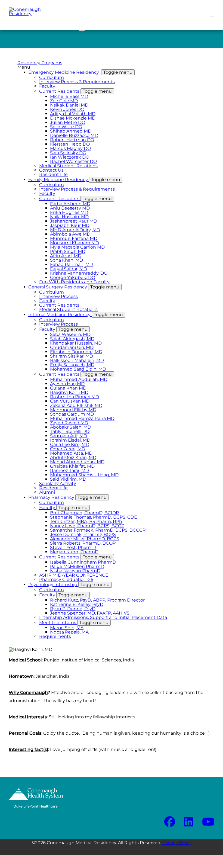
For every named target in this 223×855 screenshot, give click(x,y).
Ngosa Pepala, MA (69, 632)
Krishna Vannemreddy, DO (78, 273)
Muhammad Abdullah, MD (78, 379)
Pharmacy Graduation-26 (66, 579)
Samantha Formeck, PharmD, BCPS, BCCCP (97, 530)
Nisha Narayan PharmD (75, 570)
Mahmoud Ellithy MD (73, 409)
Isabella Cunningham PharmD (83, 562)
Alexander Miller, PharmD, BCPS (84, 538)
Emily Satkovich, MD (72, 364)
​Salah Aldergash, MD (72, 338)
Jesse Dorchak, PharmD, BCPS (83, 534)
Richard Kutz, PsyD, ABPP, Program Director (97, 600)
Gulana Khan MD (68, 388)
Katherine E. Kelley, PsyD (76, 604)
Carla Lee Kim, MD (69, 444)
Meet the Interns (74, 622)
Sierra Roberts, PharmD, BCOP (83, 543)
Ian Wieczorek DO (69, 157)
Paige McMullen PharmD (77, 566)
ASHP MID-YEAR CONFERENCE (73, 575)
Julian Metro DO (67, 122)
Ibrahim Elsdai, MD (70, 440)
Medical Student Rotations (68, 165)
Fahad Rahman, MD (71, 264)
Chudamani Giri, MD (72, 347)
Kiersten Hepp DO (70, 144)
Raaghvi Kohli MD (69, 392)
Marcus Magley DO (70, 148)
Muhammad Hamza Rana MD (82, 418)
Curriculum (51, 77)
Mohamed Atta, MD (71, 453)
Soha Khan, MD (66, 260)
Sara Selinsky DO (68, 152)
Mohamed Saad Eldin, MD (78, 369)
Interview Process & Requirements (77, 81)
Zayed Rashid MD (69, 422)
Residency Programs (39, 62)
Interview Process (58, 296)
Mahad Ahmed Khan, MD (77, 461)
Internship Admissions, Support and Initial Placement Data (103, 617)
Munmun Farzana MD (73, 238)
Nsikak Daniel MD (69, 105)
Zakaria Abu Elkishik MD (76, 405)
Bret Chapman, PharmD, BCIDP (84, 512)
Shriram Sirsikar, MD (72, 356)
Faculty (47, 86)
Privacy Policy (177, 842)
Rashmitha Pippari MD (74, 396)
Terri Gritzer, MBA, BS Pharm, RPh (86, 521)
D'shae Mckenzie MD (72, 118)
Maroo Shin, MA (66, 627)
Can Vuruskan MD (69, 401)
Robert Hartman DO (72, 139)
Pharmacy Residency (67, 497)
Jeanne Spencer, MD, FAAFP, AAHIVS (89, 613)
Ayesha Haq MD (67, 383)
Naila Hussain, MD (69, 216)
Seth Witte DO (66, 126)
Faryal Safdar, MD (68, 268)
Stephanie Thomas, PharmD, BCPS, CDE (93, 517)
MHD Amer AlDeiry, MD (75, 229)
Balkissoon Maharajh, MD (77, 360)
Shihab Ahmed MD (70, 131)
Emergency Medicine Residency (80, 72)
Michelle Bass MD (69, 96)
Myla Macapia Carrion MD (77, 247)
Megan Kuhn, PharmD (74, 551)
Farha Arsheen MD (70, 203)
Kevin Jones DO (67, 109)
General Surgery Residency (73, 287)
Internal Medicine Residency (75, 314)
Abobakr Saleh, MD (70, 427)
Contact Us (51, 170)
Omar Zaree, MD (67, 448)
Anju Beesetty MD (70, 208)
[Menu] (212, 16)
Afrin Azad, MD (65, 255)
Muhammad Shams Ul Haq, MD (84, 474)
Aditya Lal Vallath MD (72, 113)
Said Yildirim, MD (68, 479)
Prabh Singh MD (67, 251)
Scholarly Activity (57, 483)
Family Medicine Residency (74, 179)
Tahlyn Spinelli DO (69, 431)
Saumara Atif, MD (68, 435)
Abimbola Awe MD (70, 234)
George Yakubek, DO (72, 277)
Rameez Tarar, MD (69, 470)
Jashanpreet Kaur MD (73, 221)
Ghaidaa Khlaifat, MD (72, 466)
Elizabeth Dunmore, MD (76, 351)
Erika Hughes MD (69, 212)
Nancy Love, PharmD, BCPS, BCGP (87, 525)
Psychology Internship (69, 584)
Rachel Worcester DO (73, 161)
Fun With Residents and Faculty (74, 281)
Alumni (47, 492)
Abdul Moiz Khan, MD (73, 457)
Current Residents (75, 91)
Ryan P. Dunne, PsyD (72, 608)
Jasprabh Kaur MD (69, 225)
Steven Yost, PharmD (73, 547)
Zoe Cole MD (64, 100)
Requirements (55, 636)
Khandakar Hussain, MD (76, 343)
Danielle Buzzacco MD (74, 135)
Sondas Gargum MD (72, 414)
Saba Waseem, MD (70, 334)
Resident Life (53, 174)
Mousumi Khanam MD (74, 242)
